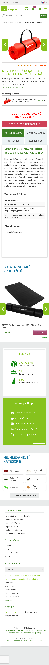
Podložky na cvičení (33, 22)
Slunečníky (41, 630)
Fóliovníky (20, 630)
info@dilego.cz (11, 616)
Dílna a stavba (9, 630)
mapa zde (8, 600)
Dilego (4, 22)
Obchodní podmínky (13, 530)
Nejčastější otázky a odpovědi (18, 516)
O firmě (8, 546)
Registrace (15, 2)
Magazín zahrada (12, 553)
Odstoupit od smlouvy (14, 520)
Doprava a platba (12, 527)
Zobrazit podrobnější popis (14, 88)
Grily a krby (31, 630)
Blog (7, 549)
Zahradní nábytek (15, 633)
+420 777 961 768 (12, 612)
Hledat (43, 15)
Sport (12, 22)
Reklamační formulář (13, 523)
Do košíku (40, 333)
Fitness (20, 22)
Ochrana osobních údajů (15, 533)
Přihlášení (5, 2)
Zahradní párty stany (32, 633)
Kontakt (8, 556)
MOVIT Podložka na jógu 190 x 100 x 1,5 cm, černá (22, 326)
